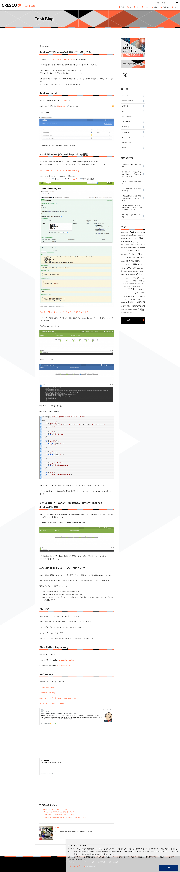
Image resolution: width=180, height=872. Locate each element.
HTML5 (123, 238)
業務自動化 (127, 306)
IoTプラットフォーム (133, 238)
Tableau (130, 260)
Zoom (123, 271)
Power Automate (137, 247)
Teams (138, 261)
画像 (125, 310)
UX (135, 264)
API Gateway (126, 232)
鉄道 (133, 312)
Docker (129, 235)
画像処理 (130, 310)
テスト (131, 289)
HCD (142, 235)
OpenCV (143, 244)
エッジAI (143, 278)
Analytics (166, 7)
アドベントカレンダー (128, 278)
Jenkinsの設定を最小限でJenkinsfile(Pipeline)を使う (58, 698)
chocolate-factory (63, 665)
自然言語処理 (123, 312)
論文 (128, 312)
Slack (124, 261)
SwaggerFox (74, 179)
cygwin (134, 271)
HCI (144, 235)
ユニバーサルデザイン (130, 299)
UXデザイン (141, 264)
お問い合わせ (132, 320)
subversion (132, 274)
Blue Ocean (61, 106)
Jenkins (65, 100)
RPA (140, 254)
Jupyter (134, 242)
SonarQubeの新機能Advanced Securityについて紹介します (64, 817)
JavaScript (126, 241)
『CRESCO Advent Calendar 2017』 (61, 59)
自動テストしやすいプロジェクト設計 (55, 809)
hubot (128, 274)
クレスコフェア (126, 283)
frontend (124, 274)
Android (136, 232)
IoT (127, 238)
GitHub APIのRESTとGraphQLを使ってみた (58, 812)
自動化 (141, 309)
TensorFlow (123, 264)
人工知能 (129, 302)
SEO (140, 257)
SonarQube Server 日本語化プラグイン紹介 (58, 815)
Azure (140, 232)
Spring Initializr (45, 179)
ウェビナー (137, 278)
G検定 (139, 235)
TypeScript (128, 264)
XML (142, 268)
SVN (122, 261)
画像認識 (135, 310)
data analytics (139, 271)
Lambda (127, 244)
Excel (134, 235)
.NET (122, 232)
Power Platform (124, 251)
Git (137, 235)
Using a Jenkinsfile (46, 687)
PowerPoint (134, 250)
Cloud (146, 7)
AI (130, 7)
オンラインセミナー (125, 281)
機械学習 (136, 305)
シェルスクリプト (126, 286)
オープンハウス (136, 281)
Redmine (134, 257)
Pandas (122, 247)
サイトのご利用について (78, 866)
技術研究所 (140, 302)
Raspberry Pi (123, 257)
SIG (143, 257)
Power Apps (127, 247)
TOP (122, 7)
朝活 (122, 306)
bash (126, 271)
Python (132, 254)
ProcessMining (124, 254)
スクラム (134, 286)
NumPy (135, 244)
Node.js (131, 244)
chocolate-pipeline (66, 660)
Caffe (125, 235)
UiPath (124, 268)
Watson (132, 268)
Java (141, 238)
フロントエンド (131, 293)
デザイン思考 (138, 289)
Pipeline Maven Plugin (48, 693)
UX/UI (155, 7)
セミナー (124, 289)
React (129, 258)
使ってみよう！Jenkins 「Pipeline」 (52, 704)
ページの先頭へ (151, 861)
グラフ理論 (132, 283)
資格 (130, 312)
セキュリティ (140, 286)
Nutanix (139, 244)
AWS (132, 232)
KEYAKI (122, 244)
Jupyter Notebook (140, 242)
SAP (137, 257)
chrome (130, 271)
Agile (175, 7)
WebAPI (139, 268)
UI (132, 264)
